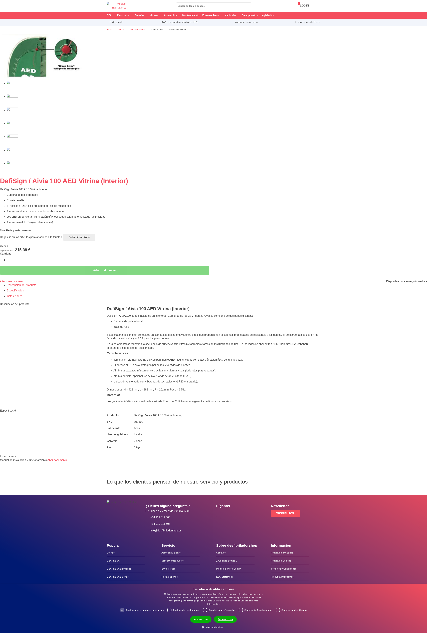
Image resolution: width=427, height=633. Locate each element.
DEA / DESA (113, 560)
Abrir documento (57, 460)
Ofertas (111, 552)
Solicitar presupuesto (172, 560)
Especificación (15, 290)
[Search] (247, 6)
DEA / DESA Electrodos (119, 568)
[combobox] (213, 6)
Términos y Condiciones (283, 568)
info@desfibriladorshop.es (165, 530)
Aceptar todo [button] (201, 619)
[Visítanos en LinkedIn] (229, 513)
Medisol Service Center (228, 568)
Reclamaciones (169, 576)
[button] (213, 627)
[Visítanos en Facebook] (219, 513)
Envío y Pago (168, 568)
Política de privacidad (282, 552)
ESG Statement (224, 576)
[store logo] (116, 6)
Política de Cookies (281, 560)
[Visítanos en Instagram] (239, 513)
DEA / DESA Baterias (118, 576)
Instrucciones (14, 296)
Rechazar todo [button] (225, 619)
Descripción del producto (21, 285)
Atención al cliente (171, 552)
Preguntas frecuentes (282, 576)
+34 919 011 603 (160, 517)
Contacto (221, 552)
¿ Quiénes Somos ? (226, 560)
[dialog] (213, 608)
